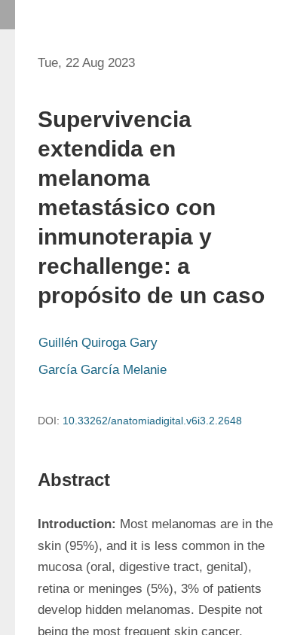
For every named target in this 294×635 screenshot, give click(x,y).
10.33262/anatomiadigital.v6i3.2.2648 (152, 421)
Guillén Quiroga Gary (99, 343)
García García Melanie (104, 370)
